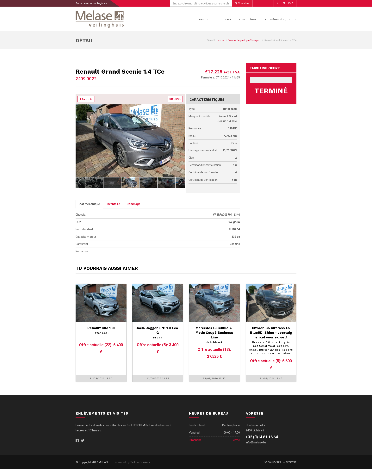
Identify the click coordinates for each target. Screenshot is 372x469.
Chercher (243, 3)
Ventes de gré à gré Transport (244, 40)
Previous (79, 141)
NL (278, 3)
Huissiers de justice (280, 19)
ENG (291, 3)
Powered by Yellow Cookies (132, 462)
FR (284, 3)
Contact (225, 19)
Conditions (248, 19)
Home (221, 40)
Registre (101, 3)
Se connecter (84, 3)
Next (181, 141)
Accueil (205, 19)
